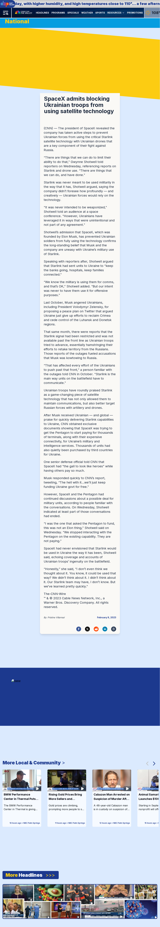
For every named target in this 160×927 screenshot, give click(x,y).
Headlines (42, 12)
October (57, 302)
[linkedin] (104, 629)
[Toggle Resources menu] (123, 13)
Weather (87, 12)
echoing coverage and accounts (75, 557)
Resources (114, 12)
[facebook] (78, 629)
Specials (73, 12)
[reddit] (96, 629)
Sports (100, 12)
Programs (58, 12)
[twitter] (87, 629)
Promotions (135, 12)
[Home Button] (23, 13)
